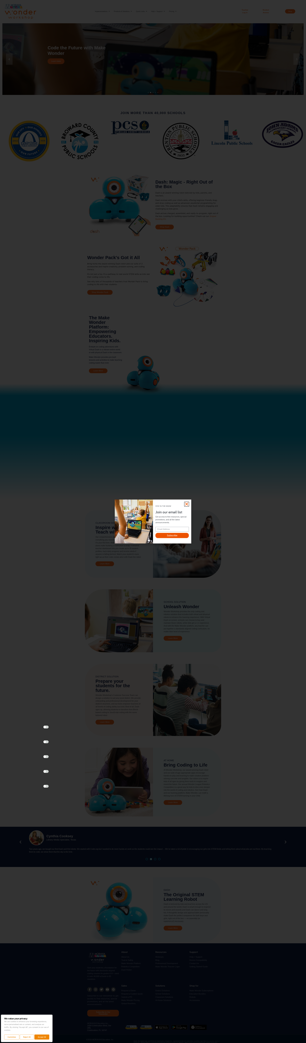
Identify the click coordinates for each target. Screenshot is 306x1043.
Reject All (26, 1037)
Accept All (42, 1037)
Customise (12, 1037)
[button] (186, 504)
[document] (153, 521)
